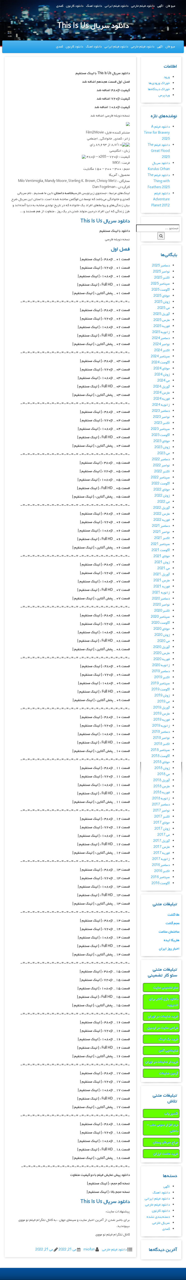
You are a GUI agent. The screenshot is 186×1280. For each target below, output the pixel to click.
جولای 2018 (162, 762)
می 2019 (163, 701)
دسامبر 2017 (161, 804)
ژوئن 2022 (162, 496)
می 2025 (163, 308)
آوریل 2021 (161, 574)
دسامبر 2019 (161, 671)
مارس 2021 (162, 580)
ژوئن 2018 (162, 768)
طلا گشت (173, 915)
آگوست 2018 (161, 756)
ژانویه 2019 (161, 726)
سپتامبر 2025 (160, 284)
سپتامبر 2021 (160, 544)
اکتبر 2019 (162, 677)
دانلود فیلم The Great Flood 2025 (158, 151)
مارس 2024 (162, 393)
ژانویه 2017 (161, 859)
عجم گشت (172, 923)
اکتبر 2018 (162, 744)
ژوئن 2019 (162, 695)
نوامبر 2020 (161, 605)
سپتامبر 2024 (160, 356)
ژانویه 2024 (161, 405)
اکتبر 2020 (162, 611)
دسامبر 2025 (161, 265)
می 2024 (163, 380)
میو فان (170, 5)
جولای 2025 (162, 296)
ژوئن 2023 (162, 447)
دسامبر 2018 (161, 732)
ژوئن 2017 (162, 829)
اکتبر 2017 (162, 817)
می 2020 (163, 641)
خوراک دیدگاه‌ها (159, 89)
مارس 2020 (162, 653)
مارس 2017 (162, 847)
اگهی (160, 5)
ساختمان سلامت (169, 932)
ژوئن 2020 (162, 635)
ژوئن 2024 (162, 374)
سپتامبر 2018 (160, 750)
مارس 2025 (162, 320)
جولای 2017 (162, 823)
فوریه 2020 (162, 659)
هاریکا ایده (171, 940)
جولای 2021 (162, 556)
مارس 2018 (162, 786)
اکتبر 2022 (162, 471)
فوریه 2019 (162, 720)
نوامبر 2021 (161, 532)
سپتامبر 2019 (160, 683)
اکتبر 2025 (162, 278)
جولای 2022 (162, 489)
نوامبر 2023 (161, 417)
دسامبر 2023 (161, 411)
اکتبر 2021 (162, 538)
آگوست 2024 (161, 362)
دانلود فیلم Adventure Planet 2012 (160, 199)
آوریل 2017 (161, 841)
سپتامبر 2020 (160, 617)
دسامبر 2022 (161, 459)
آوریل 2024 (161, 387)
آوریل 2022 (161, 508)
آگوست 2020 (161, 623)
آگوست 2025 (161, 290)
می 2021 (163, 568)
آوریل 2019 (161, 707)
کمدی (59, 5)
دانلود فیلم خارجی (143, 5)
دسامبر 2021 (161, 526)
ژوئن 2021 (162, 562)
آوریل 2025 (161, 314)
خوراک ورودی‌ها (159, 83)
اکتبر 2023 (162, 423)
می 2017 (163, 835)
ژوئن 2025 (162, 302)
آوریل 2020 (161, 647)
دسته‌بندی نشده (158, 1217)
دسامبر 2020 (161, 598)
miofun (89, 1249)
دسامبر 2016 (161, 865)
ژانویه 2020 (161, 665)
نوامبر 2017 (161, 810)
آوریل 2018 (161, 780)
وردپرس (164, 95)
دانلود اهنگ (94, 5)
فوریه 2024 (162, 399)
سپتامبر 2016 (160, 877)
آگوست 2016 (161, 883)
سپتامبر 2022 (160, 477)
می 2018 (163, 774)
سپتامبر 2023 (160, 429)
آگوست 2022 (161, 483)
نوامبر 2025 (161, 271)
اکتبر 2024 (162, 350)
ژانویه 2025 (161, 332)
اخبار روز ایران (169, 949)
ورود (167, 77)
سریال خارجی (161, 1223)
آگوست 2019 (161, 689)
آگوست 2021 (161, 550)
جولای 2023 (162, 441)
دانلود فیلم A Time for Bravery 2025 (157, 133)
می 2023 (163, 453)
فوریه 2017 (162, 853)
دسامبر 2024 (161, 338)
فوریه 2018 (162, 792)
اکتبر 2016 (162, 871)
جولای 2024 (162, 368)
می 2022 (163, 502)
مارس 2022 (162, 514)
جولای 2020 (162, 629)
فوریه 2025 (162, 326)
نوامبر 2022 (161, 465)
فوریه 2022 (162, 520)
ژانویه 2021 (161, 592)
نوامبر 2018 (161, 738)
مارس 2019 (162, 714)
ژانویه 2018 (161, 798)
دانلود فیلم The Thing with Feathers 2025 (158, 181)
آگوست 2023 (161, 435)
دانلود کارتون (75, 5)
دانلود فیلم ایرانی (117, 5)
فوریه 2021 (162, 586)
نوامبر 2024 (161, 344)
